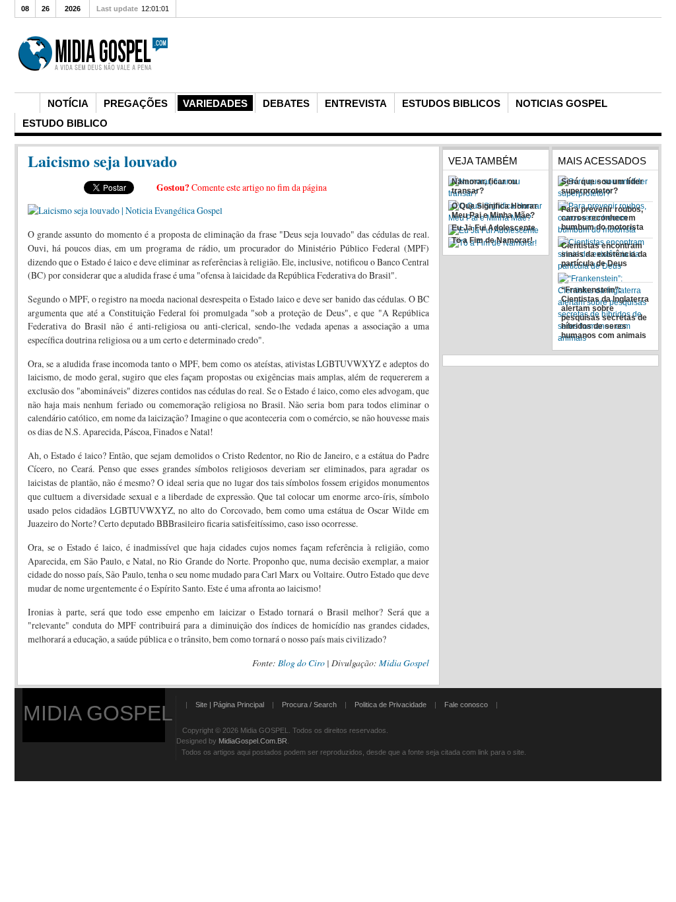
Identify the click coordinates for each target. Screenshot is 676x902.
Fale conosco (466, 705)
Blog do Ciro (301, 662)
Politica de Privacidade (390, 705)
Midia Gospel (404, 662)
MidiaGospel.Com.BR (253, 741)
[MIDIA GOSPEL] (94, 87)
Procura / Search (309, 705)
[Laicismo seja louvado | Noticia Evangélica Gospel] (125, 210)
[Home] (27, 103)
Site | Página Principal (229, 705)
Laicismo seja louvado (102, 160)
